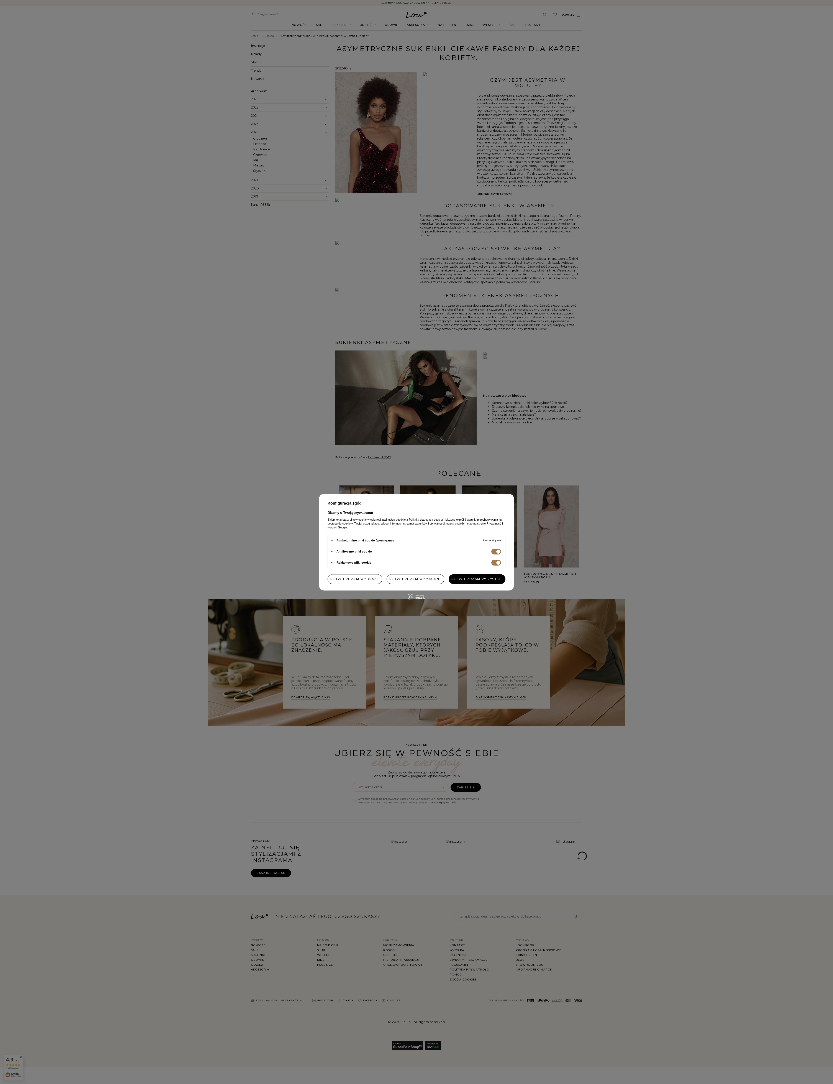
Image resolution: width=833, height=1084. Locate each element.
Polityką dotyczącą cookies (426, 519)
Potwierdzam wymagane (415, 579)
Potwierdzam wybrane (355, 579)
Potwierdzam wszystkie (477, 579)
